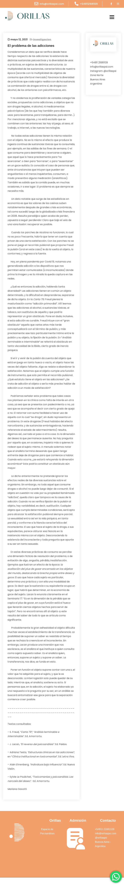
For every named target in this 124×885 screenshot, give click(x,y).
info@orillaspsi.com (52, 4)
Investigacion (42, 39)
